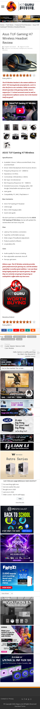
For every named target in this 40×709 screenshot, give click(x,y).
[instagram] (31, 699)
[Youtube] (28, 699)
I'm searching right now (11, 484)
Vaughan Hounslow (10, 46)
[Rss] (22, 699)
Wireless (4, 50)
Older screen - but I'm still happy (14, 495)
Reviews (29, 48)
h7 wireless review (8, 339)
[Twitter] (26, 699)
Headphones (23, 48)
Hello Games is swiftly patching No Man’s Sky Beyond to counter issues (24, 353)
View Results (20, 503)
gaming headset (19, 337)
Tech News (9, 25)
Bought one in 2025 (9, 489)
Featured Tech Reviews (23, 25)
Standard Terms (20, 706)
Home (2, 25)
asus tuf (8, 337)
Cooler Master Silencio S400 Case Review (15, 346)
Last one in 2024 (8, 492)
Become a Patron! (8, 317)
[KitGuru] (20, 5)
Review (19, 339)
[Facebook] (24, 699)
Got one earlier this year (11, 487)
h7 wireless (32, 337)
